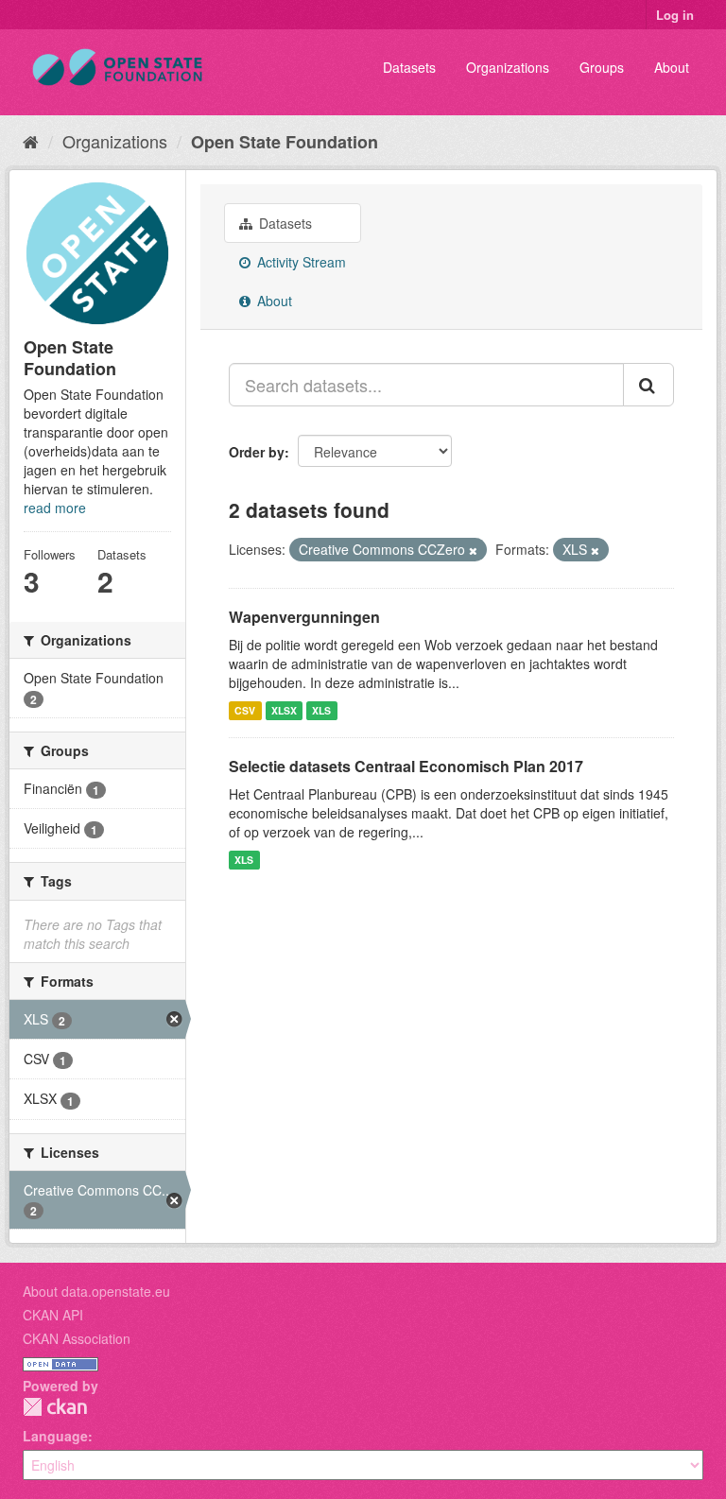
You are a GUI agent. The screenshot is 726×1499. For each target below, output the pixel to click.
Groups (601, 67)
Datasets (409, 67)
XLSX (284, 710)
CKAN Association (76, 1338)
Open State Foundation (284, 141)
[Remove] (473, 550)
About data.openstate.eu (96, 1291)
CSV (244, 710)
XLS (321, 710)
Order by (257, 451)
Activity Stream (299, 261)
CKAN (55, 1407)
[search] (648, 384)
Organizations (507, 67)
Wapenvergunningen (304, 617)
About (671, 67)
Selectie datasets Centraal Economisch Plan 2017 (406, 766)
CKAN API (53, 1314)
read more (55, 507)
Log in (675, 15)
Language (55, 1435)
